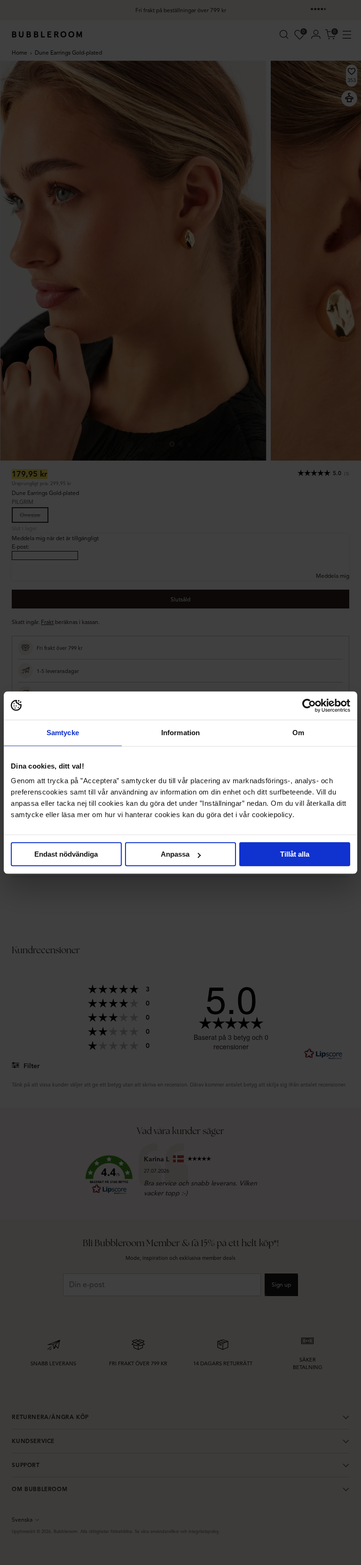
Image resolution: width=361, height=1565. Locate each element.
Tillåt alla (294, 854)
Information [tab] (180, 733)
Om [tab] (298, 733)
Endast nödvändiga (66, 854)
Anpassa (175, 854)
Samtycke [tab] (63, 733)
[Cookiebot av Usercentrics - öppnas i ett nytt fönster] (309, 705)
